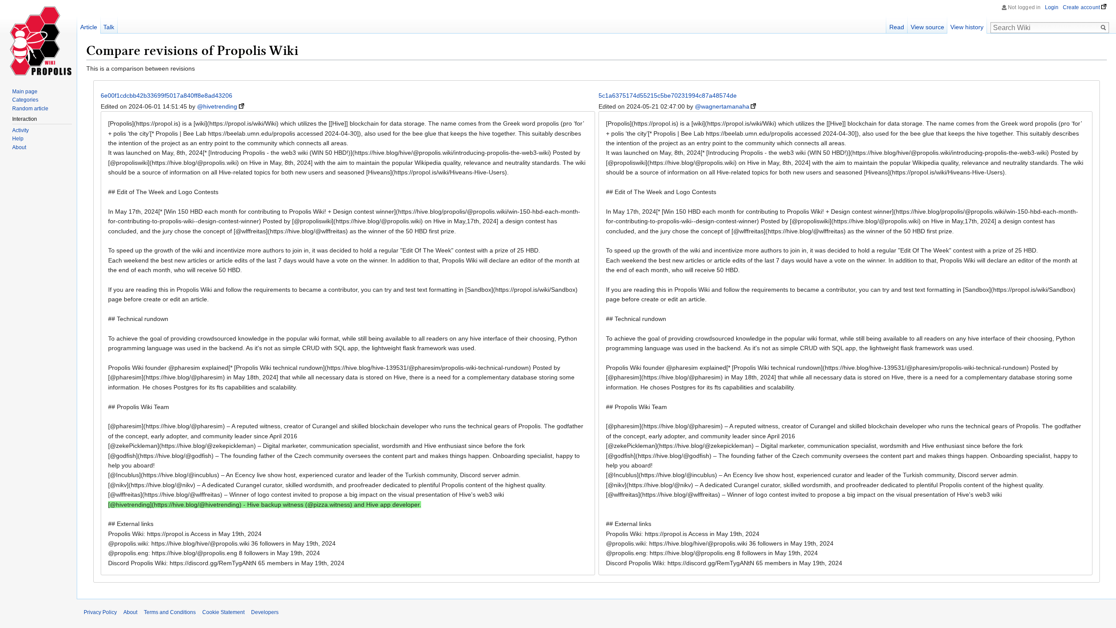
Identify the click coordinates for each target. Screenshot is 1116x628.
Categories (25, 100)
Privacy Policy (100, 612)
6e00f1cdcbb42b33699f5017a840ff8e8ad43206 (166, 95)
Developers (265, 612)
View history (966, 27)
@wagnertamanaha (722, 106)
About (19, 147)
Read (896, 27)
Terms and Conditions (170, 612)
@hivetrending (217, 106)
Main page (24, 92)
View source (927, 27)
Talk (108, 27)
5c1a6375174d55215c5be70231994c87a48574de (668, 95)
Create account (1081, 7)
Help (18, 139)
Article (88, 27)
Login (1052, 7)
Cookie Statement (223, 612)
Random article (30, 109)
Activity (20, 130)
